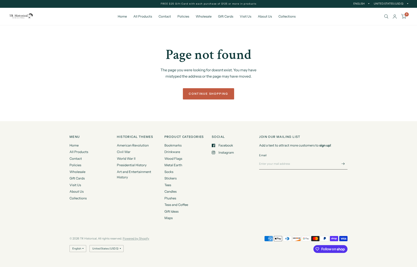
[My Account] (395, 16)
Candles (170, 191)
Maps (168, 218)
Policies (183, 16)
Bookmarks (173, 145)
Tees (167, 185)
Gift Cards (225, 16)
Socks (168, 172)
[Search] (386, 16)
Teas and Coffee (176, 205)
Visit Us (245, 16)
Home (122, 16)
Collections (287, 16)
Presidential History (132, 165)
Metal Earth (173, 165)
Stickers (170, 178)
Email (262, 155)
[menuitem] (122, 16)
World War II (126, 158)
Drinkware (172, 152)
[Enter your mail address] (343, 163)
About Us (265, 16)
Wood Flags (173, 158)
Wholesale (204, 16)
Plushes (170, 198)
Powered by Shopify (136, 238)
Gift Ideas (171, 211)
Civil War (124, 152)
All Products (142, 16)
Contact (165, 16)
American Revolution (133, 145)
